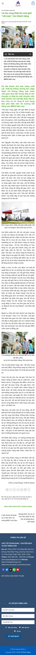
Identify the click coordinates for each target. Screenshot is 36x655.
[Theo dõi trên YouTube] (17, 569)
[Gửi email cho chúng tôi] (10, 569)
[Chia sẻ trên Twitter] (14, 489)
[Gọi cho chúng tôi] (14, 569)
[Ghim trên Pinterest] (21, 489)
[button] (3, 3)
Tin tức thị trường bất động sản (19, 499)
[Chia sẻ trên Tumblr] (28, 489)
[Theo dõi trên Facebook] (3, 569)
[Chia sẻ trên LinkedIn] (25, 489)
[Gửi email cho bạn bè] (18, 489)
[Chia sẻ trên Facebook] (10, 489)
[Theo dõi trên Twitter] (7, 569)
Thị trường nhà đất (8, 10)
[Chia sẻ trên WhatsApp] (7, 489)
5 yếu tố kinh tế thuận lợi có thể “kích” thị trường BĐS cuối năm (9, 517)
